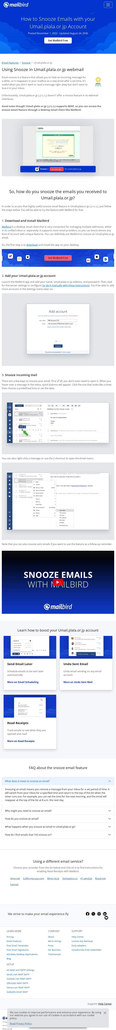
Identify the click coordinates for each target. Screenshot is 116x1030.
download (32, 244)
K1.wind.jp (86, 878)
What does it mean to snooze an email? (27, 781)
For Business (54, 949)
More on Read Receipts (21, 741)
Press (50, 945)
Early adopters (79, 945)
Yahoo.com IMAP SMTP (18, 987)
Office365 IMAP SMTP (17, 983)
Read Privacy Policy (21, 1023)
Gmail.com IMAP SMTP (18, 974)
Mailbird (6, 226)
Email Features (14, 941)
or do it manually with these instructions (66, 285)
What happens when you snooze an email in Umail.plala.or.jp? (40, 826)
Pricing (10, 936)
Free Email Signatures (18, 949)
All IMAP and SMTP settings (20, 970)
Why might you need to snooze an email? (28, 810)
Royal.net (100, 878)
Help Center (78, 936)
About (51, 936)
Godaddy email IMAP (17, 991)
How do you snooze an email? (22, 818)
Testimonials (54, 954)
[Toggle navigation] (108, 5)
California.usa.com (33, 878)
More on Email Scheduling (23, 682)
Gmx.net (15, 878)
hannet (14, 884)
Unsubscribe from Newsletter (87, 949)
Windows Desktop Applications (22, 954)
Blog (9, 958)
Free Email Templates (17, 945)
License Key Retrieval (82, 941)
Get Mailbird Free (58, 40)
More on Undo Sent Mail (77, 682)
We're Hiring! (54, 941)
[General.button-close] (105, 1013)
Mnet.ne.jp (53, 878)
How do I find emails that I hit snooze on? (28, 834)
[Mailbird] (16, 4)
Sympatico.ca (69, 878)
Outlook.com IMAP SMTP (19, 978)
